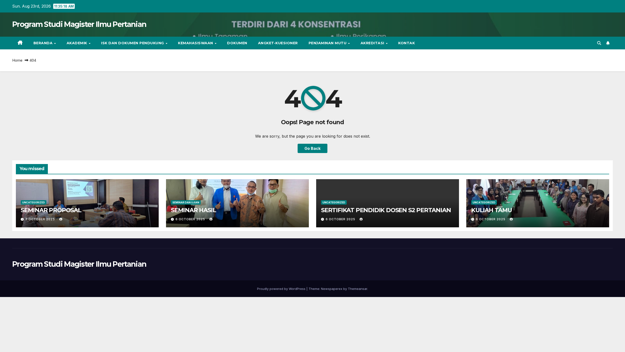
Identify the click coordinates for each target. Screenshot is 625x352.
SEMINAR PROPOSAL (51, 210)
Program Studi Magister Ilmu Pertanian (79, 24)
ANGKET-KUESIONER (278, 43)
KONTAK (406, 43)
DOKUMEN (237, 43)
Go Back (312, 148)
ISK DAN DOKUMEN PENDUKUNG (133, 43)
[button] (599, 43)
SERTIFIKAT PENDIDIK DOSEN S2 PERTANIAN (386, 210)
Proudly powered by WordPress (281, 289)
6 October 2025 (191, 219)
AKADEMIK (77, 43)
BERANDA (43, 43)
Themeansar (357, 289)
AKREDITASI (373, 43)
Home (17, 60)
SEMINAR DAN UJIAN (185, 202)
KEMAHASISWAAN (196, 43)
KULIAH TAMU (491, 210)
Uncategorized (33, 202)
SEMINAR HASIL (193, 210)
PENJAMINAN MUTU (328, 43)
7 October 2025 (40, 219)
